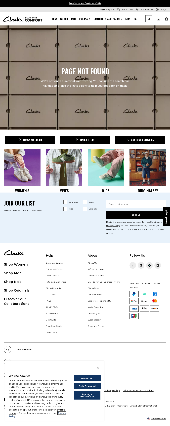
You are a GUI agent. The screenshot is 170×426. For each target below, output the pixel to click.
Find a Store (87, 140)
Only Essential (87, 386)
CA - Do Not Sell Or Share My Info (104, 282)
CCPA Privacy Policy (109, 390)
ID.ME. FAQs (52, 307)
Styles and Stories (96, 326)
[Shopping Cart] (166, 19)
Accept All (87, 378)
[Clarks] (23, 19)
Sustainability (94, 320)
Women (64, 19)
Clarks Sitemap (95, 294)
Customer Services (142, 140)
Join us (136, 214)
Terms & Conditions (151, 222)
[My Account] (158, 19)
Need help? (166, 217)
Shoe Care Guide (54, 326)
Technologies (94, 313)
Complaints (51, 332)
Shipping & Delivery (55, 269)
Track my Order (32, 140)
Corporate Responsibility (99, 301)
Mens (90, 202)
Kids (127, 19)
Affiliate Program (96, 269)
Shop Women (16, 264)
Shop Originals (17, 290)
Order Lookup (52, 275)
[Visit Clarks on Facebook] (132, 265)
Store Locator (52, 313)
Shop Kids (12, 282)
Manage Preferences (87, 395)
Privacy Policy (113, 225)
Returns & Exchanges (56, 282)
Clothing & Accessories (108, 19)
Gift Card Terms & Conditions (138, 390)
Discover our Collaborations (16, 301)
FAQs (48, 301)
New (54, 19)
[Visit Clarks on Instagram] (141, 265)
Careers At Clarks (96, 275)
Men (73, 19)
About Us (92, 263)
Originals (84, 19)
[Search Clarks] (149, 19)
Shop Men (13, 273)
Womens (73, 202)
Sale (136, 19)
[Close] (98, 367)
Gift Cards (50, 294)
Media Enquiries (95, 307)
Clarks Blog (93, 288)
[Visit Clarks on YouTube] (157, 265)
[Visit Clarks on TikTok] (149, 265)
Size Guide (51, 320)
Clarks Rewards (53, 288)
